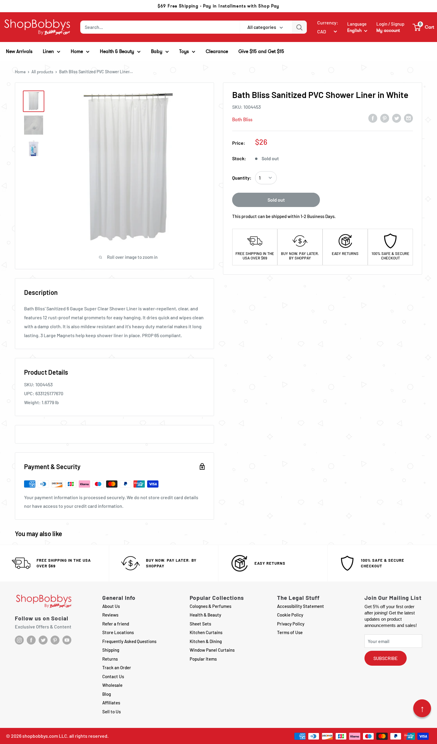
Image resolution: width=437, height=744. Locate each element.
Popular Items (203, 658)
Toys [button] (184, 51)
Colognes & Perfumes (210, 606)
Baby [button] (156, 51)
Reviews (110, 614)
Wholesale (112, 685)
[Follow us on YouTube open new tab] (66, 640)
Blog (106, 694)
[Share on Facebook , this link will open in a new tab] (372, 118)
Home (20, 72)
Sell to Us (111, 711)
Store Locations (118, 632)
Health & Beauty (205, 614)
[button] (423, 27)
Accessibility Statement (300, 606)
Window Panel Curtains (212, 650)
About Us (111, 606)
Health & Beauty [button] (117, 51)
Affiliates (111, 702)
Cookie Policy (290, 614)
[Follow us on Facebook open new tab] (31, 640)
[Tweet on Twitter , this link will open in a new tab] (396, 118)
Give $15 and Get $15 (261, 51)
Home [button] (77, 51)
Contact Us (113, 676)
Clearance (217, 51)
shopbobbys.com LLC (44, 736)
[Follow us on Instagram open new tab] (19, 640)
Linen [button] (48, 51)
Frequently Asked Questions (129, 641)
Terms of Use (290, 632)
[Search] (299, 27)
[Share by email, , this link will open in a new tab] (408, 118)
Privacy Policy (290, 623)
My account (388, 30)
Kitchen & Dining (206, 641)
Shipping (110, 650)
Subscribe (385, 658)
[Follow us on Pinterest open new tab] (55, 640)
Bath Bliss (242, 119)
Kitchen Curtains (206, 632)
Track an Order (116, 667)
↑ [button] (422, 708)
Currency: (327, 22)
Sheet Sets (200, 623)
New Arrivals (19, 51)
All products (42, 72)
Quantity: (241, 177)
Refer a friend (115, 623)
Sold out (276, 200)
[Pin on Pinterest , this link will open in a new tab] (384, 118)
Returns (110, 658)
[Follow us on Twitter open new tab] (43, 640)
